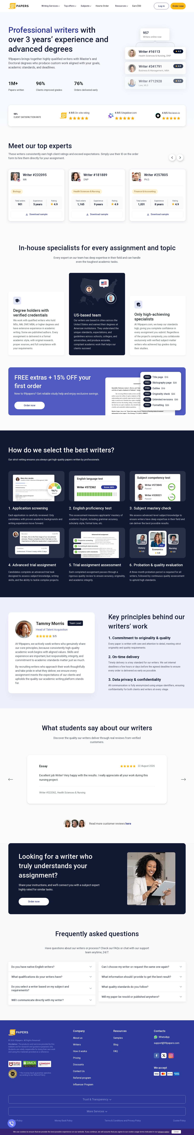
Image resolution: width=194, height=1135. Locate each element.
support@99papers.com (166, 1043)
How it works (80, 1051)
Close (176, 1132)
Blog (115, 1044)
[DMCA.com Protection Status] (29, 1064)
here (128, 823)
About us (77, 1037)
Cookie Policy (179, 1120)
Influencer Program (83, 1084)
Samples (118, 1037)
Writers (77, 1044)
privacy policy (163, 1132)
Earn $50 (136, 6)
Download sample (38, 214)
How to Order (102, 6)
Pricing (76, 1057)
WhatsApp (164, 1037)
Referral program (82, 1077)
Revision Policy (15, 1120)
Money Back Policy (63, 1120)
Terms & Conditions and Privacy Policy (123, 1120)
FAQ (115, 1051)
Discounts (78, 1064)
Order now (178, 6)
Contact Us (79, 1071)
